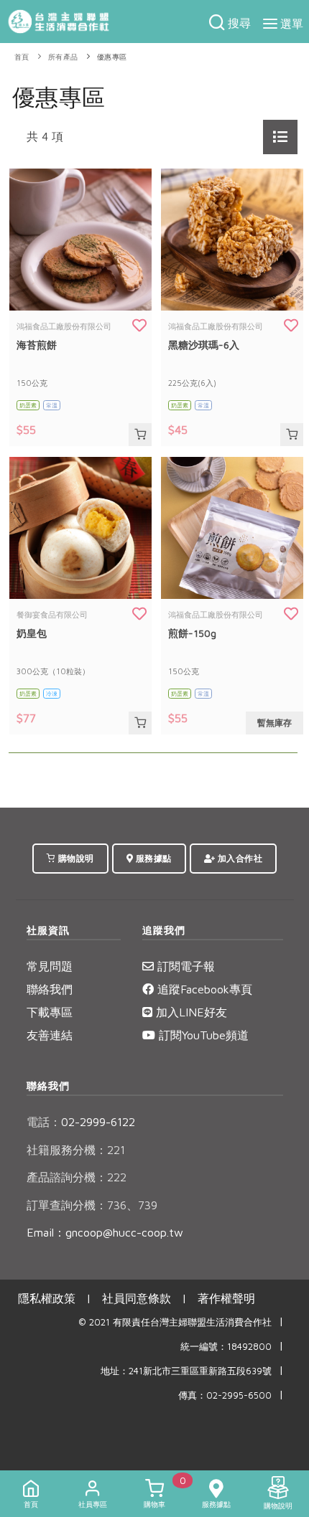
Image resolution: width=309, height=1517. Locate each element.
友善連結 (50, 1035)
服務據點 (152, 858)
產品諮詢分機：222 (76, 1177)
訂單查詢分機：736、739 (92, 1205)
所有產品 (63, 57)
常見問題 (50, 966)
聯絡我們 (50, 989)
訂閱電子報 (184, 966)
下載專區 (50, 1012)
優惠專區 (112, 57)
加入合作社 (238, 858)
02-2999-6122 (81, 1121)
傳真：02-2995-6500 (225, 1395)
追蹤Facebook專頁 (203, 989)
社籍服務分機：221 (76, 1149)
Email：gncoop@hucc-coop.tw (105, 1232)
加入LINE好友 (189, 1012)
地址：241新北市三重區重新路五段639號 (186, 1371)
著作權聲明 (226, 1298)
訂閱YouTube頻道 (202, 1035)
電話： (44, 1121)
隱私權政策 (46, 1298)
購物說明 (74, 858)
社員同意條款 (136, 1298)
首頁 (21, 57)
